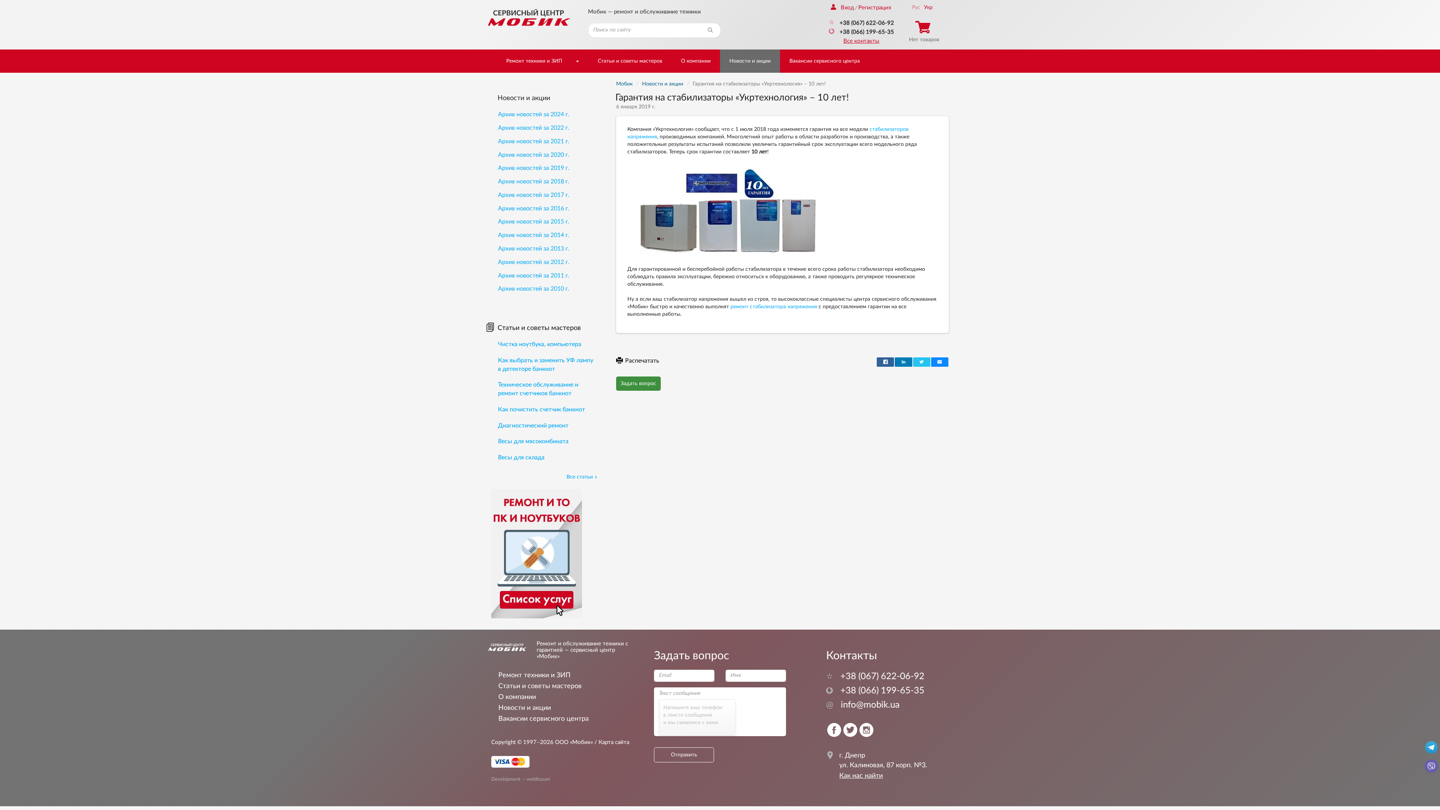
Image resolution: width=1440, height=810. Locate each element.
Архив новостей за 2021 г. (533, 141)
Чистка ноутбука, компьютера (539, 344)
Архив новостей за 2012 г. (533, 262)
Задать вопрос (638, 383)
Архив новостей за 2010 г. (533, 289)
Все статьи (580, 477)
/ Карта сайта (611, 742)
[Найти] (710, 30)
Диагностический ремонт (533, 426)
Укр (928, 7)
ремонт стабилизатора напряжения (773, 306)
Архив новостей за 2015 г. (533, 222)
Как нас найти (861, 775)
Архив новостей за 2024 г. (533, 114)
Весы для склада (521, 457)
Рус (916, 7)
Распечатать (642, 361)
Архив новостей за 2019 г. (533, 168)
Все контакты (861, 41)
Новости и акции (750, 61)
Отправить (684, 755)
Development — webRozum (520, 779)
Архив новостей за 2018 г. (533, 181)
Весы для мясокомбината (533, 441)
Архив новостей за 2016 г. (533, 209)
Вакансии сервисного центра (824, 61)
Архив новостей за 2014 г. (533, 235)
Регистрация (874, 7)
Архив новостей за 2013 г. (533, 249)
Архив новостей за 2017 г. (533, 195)
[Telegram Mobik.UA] (1431, 747)
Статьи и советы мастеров (630, 61)
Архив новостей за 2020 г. (533, 155)
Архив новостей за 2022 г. (533, 128)
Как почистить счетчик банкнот (541, 409)
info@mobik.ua (863, 705)
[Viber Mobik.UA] (1431, 765)
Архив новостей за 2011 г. (533, 276)
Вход (847, 7)
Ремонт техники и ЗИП (534, 61)
